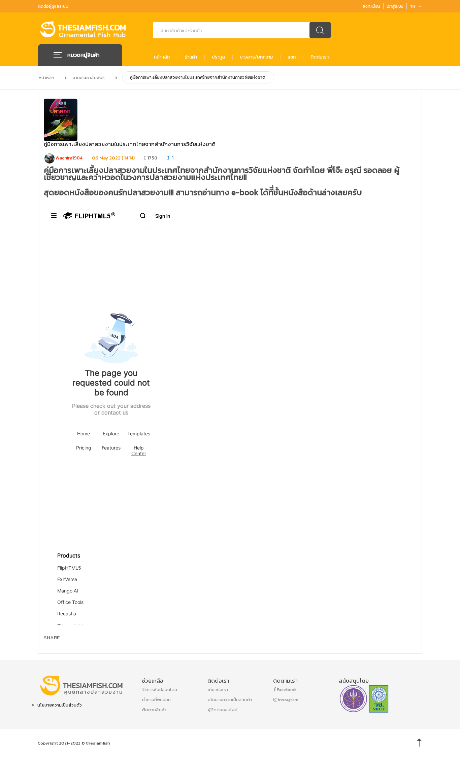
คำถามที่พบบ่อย (156, 699)
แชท (292, 57)
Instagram (287, 699)
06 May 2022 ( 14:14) (113, 157)
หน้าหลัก (162, 57)
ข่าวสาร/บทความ (256, 57)
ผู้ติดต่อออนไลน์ (222, 710)
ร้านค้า (191, 57)
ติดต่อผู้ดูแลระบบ (53, 6)
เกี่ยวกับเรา (218, 689)
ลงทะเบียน (371, 6)
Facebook (286, 689)
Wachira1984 (69, 157)
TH (412, 6)
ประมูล (218, 57)
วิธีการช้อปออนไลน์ (159, 689)
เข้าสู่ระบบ (395, 6)
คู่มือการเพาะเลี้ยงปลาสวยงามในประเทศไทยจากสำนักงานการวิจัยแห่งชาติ (197, 77)
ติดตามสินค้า (154, 710)
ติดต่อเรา (319, 57)
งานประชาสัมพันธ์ (88, 77)
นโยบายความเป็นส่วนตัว (59, 705)
